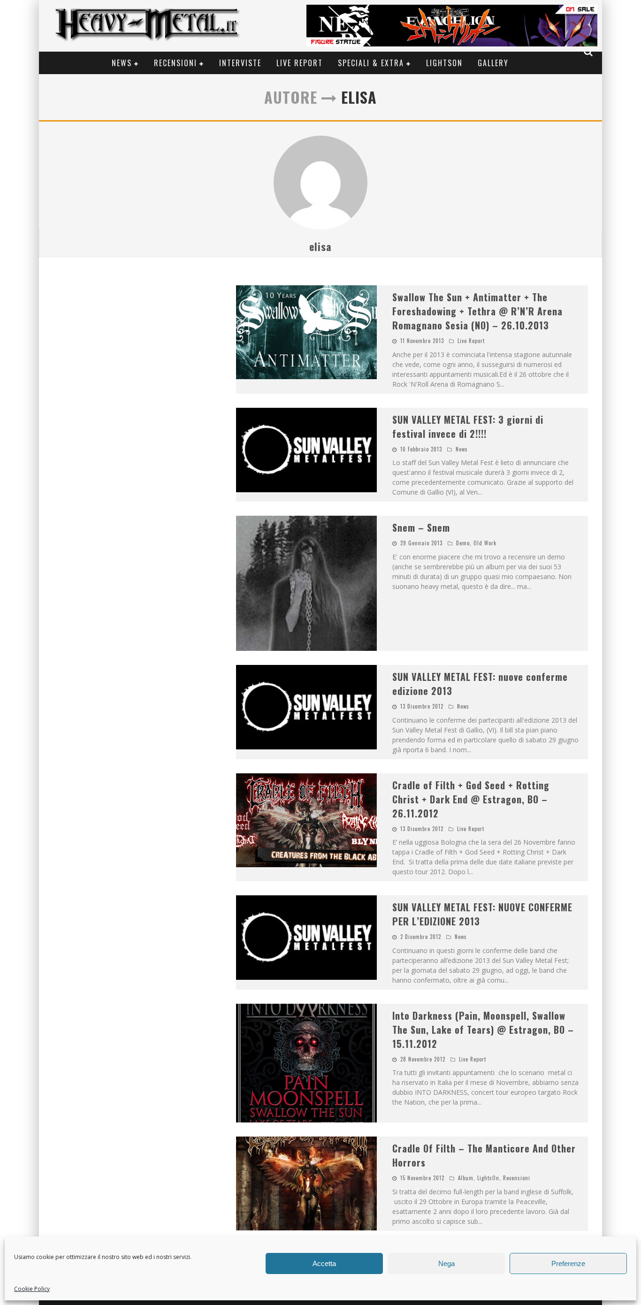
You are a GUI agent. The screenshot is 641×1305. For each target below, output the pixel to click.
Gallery (493, 63)
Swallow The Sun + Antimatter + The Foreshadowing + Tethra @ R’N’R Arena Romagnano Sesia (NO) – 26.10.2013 (477, 311)
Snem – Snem (421, 527)
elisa (320, 246)
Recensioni (175, 63)
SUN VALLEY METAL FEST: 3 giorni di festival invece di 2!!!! (467, 426)
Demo (463, 543)
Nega (446, 1263)
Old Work (484, 543)
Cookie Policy (32, 1289)
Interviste (240, 63)
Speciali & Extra (371, 63)
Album (465, 1178)
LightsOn (444, 63)
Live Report (299, 63)
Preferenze (568, 1263)
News (122, 63)
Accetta (324, 1263)
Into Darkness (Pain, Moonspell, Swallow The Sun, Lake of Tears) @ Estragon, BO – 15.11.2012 (483, 1029)
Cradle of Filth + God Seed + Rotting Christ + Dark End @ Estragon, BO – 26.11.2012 (470, 799)
